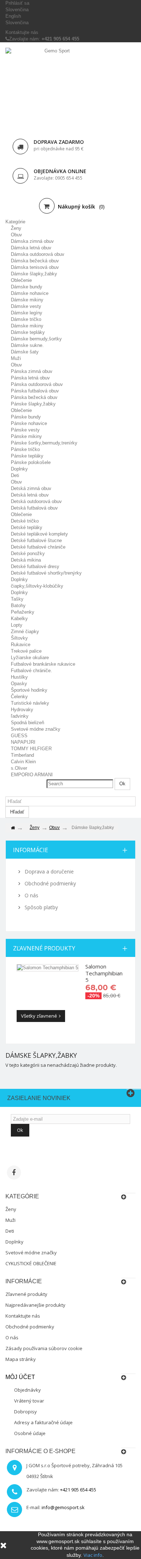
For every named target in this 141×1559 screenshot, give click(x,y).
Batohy (18, 605)
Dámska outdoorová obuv (37, 254)
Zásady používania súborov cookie (43, 1348)
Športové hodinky (29, 690)
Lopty (16, 625)
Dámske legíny (26, 312)
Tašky (17, 599)
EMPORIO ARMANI (32, 774)
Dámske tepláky (28, 332)
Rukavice (20, 644)
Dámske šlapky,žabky (34, 273)
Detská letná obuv (30, 495)
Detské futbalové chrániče (38, 547)
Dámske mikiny (27, 299)
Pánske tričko (25, 449)
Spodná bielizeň (27, 722)
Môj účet (20, 1377)
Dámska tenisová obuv (35, 267)
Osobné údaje (30, 1433)
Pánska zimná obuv (31, 371)
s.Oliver (19, 768)
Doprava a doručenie (48, 871)
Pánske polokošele (31, 462)
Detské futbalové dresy (35, 566)
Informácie (30, 850)
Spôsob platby (40, 907)
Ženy (16, 228)
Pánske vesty (25, 430)
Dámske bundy (26, 286)
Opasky (19, 683)
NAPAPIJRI (23, 742)
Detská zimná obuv (31, 488)
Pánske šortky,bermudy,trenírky (44, 443)
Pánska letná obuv (30, 378)
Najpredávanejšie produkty (35, 1305)
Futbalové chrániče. (31, 670)
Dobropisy (25, 1411)
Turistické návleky (30, 703)
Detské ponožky (28, 553)
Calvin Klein (23, 761)
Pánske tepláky (27, 456)
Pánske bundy (26, 417)
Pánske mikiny (26, 436)
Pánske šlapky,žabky (33, 404)
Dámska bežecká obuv (35, 260)
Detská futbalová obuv (34, 508)
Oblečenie (21, 280)
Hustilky (19, 677)
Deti (15, 475)
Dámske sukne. (27, 345)
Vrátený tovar (29, 1400)
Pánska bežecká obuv (34, 397)
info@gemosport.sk (63, 1507)
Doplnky (19, 469)
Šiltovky (19, 638)
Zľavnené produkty (44, 948)
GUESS (19, 735)
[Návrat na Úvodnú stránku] (13, 828)
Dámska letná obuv (31, 247)
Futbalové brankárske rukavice (43, 664)
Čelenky (19, 696)
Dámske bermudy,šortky (36, 339)
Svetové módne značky (35, 729)
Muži (16, 358)
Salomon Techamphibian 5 (104, 973)
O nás (30, 895)
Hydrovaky (22, 709)
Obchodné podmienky (49, 883)
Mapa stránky (20, 1359)
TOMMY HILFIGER (31, 748)
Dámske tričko (26, 319)
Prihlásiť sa (17, 3)
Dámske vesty (26, 306)
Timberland (22, 755)
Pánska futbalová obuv (35, 391)
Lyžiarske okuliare (30, 657)
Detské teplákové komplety (39, 534)
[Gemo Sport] (54, 86)
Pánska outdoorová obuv (37, 384)
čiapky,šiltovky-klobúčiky (37, 586)
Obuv (16, 234)
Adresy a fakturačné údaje (43, 1422)
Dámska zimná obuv (32, 241)
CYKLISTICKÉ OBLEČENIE (30, 1263)
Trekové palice (26, 651)
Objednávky (27, 1390)
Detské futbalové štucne (36, 540)
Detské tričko (25, 521)
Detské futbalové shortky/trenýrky (46, 573)
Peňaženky (22, 612)
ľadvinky (20, 716)
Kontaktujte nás (21, 32)
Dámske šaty (25, 352)
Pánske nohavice (29, 423)
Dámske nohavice (29, 293)
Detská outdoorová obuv (36, 501)
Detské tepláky (26, 527)
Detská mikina (26, 560)
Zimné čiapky (25, 631)
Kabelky (19, 618)
